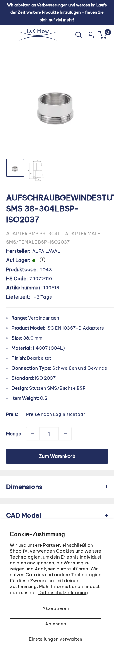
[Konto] (91, 35)
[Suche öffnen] (78, 35)
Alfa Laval (46, 251)
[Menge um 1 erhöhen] (65, 433)
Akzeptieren (55, 608)
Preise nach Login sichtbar (55, 414)
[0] (103, 35)
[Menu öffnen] (9, 35)
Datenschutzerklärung (63, 592)
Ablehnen (55, 624)
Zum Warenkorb (57, 456)
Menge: (14, 434)
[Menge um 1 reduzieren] (32, 433)
